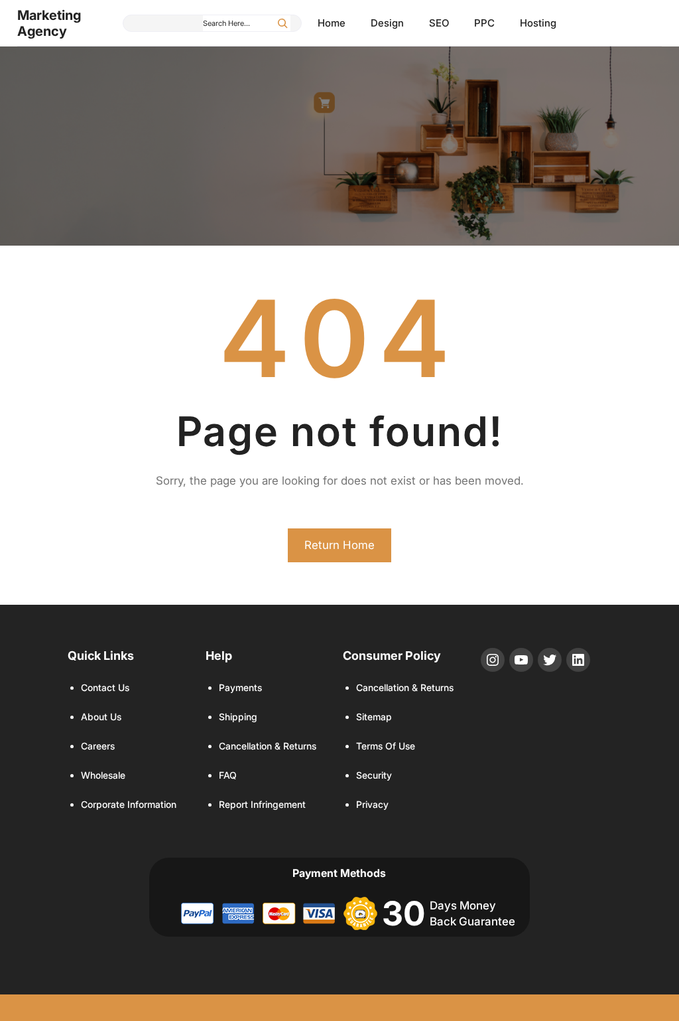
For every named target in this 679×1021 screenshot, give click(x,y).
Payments (240, 687)
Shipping (238, 716)
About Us (101, 716)
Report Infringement (262, 804)
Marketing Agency (49, 23)
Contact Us (105, 687)
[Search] (282, 23)
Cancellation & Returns (267, 745)
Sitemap (374, 716)
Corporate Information (128, 804)
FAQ (228, 775)
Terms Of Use (385, 745)
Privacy (372, 804)
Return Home (339, 545)
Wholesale (103, 775)
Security (374, 775)
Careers (98, 745)
